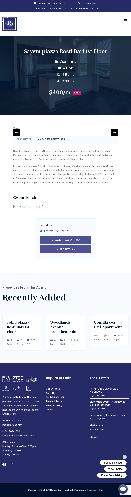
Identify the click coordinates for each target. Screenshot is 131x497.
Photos (95, 9)
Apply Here (40, 9)
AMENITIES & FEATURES (51, 139)
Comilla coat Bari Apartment (108, 324)
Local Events (99, 378)
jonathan (47, 225)
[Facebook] (4, 465)
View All (94, 437)
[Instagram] (11, 465)
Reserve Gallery (79, 9)
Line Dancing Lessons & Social (108, 415)
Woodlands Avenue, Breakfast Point (64, 327)
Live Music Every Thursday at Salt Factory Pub (107, 403)
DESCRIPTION (24, 139)
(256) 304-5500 (11, 431)
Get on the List (54, 389)
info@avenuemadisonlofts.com (18, 435)
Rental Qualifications (56, 397)
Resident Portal (58, 9)
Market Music (97, 425)
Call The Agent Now (67, 240)
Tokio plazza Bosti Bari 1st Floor (18, 327)
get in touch (67, 249)
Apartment (68, 61)
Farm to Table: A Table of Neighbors (104, 390)
